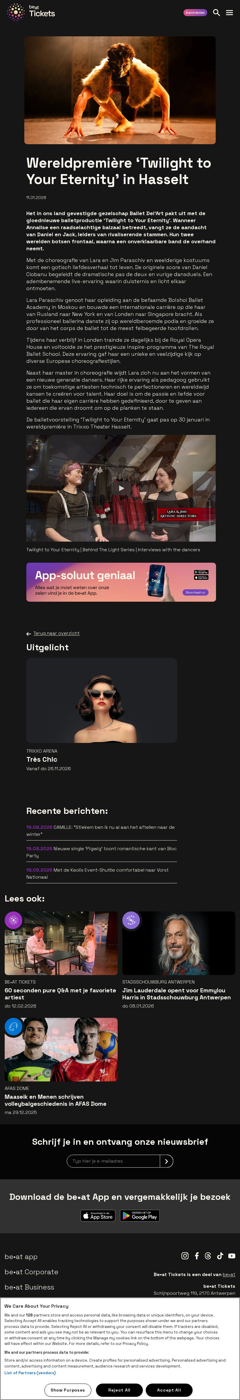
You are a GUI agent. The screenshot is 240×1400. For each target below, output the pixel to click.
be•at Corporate (32, 1271)
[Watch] (121, 488)
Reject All (119, 1390)
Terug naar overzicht (56, 633)
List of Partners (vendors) (30, 1372)
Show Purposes (68, 1390)
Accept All (169, 1390)
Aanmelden (195, 12)
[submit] (166, 1161)
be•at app (21, 1256)
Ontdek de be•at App (178, 589)
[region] (120, 1348)
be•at (229, 1274)
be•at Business (29, 1287)
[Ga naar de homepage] (31, 12)
